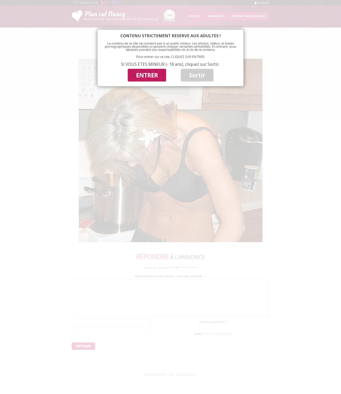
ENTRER (147, 75)
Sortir (197, 75)
